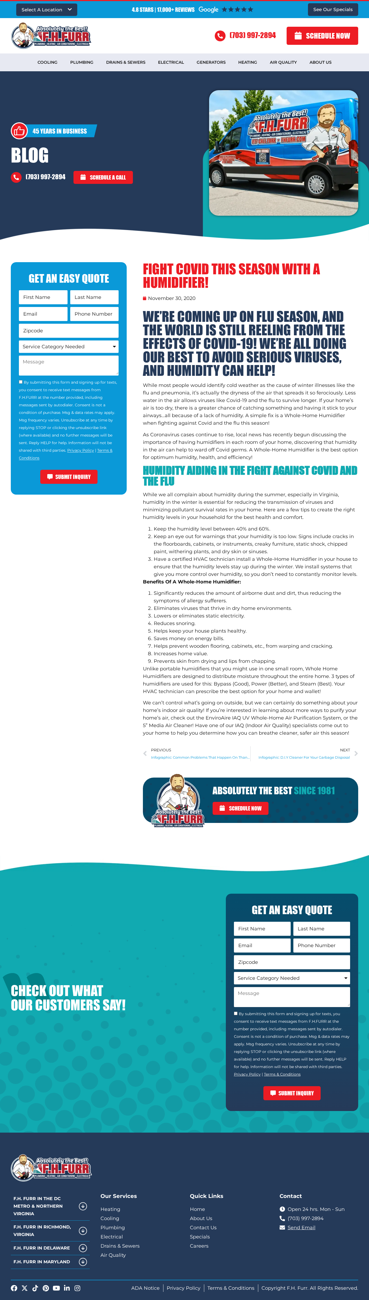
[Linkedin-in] (66, 1288)
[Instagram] (77, 1288)
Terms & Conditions (282, 1074)
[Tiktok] (35, 1288)
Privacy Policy (80, 450)
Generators (211, 62)
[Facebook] (14, 1288)
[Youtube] (56, 1288)
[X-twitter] (24, 1288)
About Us (320, 62)
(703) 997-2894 (253, 35)
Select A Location (42, 9)
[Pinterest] (45, 1288)
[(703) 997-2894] (220, 36)
